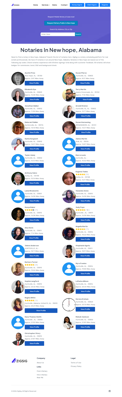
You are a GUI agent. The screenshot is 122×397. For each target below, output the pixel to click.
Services (45, 5)
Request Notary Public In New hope (61, 23)
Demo (54, 5)
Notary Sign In (77, 5)
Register (105, 5)
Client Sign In (92, 5)
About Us (40, 363)
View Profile (34, 83)
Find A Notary (42, 371)
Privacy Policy (76, 366)
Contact (64, 5)
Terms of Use (76, 363)
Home (35, 5)
